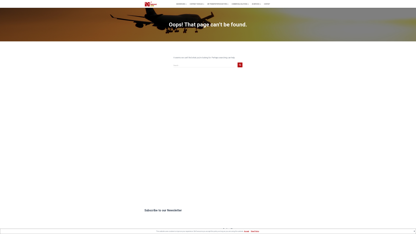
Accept (246, 231)
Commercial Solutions (240, 4)
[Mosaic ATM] (151, 4)
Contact (267, 4)
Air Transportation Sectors (217, 4)
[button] (185, 4)
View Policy (255, 231)
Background (180, 4)
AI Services (256, 4)
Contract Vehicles (196, 4)
